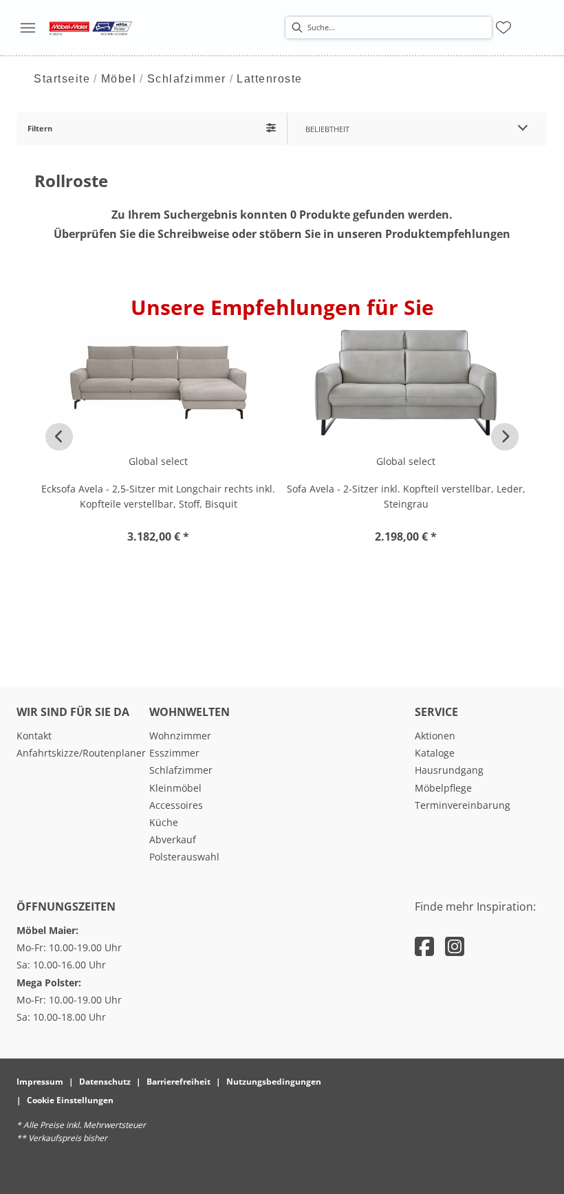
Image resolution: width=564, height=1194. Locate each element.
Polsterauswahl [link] (184, 856)
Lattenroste (270, 79)
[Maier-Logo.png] (91, 27)
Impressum (40, 1081)
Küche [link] (163, 822)
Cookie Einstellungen (70, 1100)
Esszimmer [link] (174, 752)
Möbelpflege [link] (443, 787)
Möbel (119, 79)
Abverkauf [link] (172, 839)
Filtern (40, 128)
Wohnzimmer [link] (180, 735)
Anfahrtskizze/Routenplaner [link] (81, 752)
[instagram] (454, 946)
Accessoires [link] (176, 805)
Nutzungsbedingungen (273, 1081)
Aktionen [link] (435, 735)
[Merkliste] (503, 28)
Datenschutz (105, 1081)
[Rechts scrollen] (505, 437)
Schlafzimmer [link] (181, 770)
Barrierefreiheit (178, 1081)
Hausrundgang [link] (449, 770)
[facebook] (424, 946)
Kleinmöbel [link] (175, 787)
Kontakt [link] (34, 735)
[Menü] (28, 28)
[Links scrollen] (59, 437)
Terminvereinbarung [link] (462, 805)
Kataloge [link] (435, 752)
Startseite (62, 79)
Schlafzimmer (186, 79)
